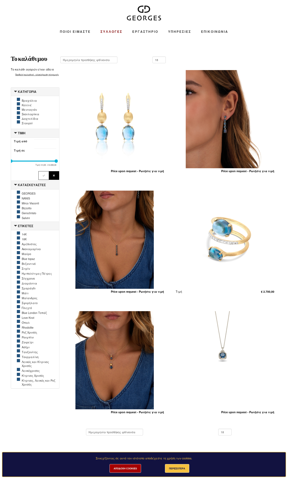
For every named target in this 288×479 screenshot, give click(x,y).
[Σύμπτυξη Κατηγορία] (15, 91)
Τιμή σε (19, 150)
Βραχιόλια (29, 100)
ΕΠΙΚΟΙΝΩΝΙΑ (214, 31)
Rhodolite (28, 327)
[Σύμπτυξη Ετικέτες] (15, 226)
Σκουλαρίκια (30, 114)
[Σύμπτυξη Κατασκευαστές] (15, 185)
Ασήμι (26, 347)
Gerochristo (29, 213)
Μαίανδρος (29, 298)
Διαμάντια (29, 283)
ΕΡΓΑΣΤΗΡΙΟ (145, 31)
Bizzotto (27, 208)
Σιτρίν (26, 269)
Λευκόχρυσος (31, 371)
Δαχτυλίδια (30, 119)
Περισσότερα (177, 468)
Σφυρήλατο (30, 303)
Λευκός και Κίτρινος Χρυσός (35, 364)
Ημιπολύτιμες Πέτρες (37, 273)
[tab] (35, 92)
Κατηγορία (27, 91)
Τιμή (21, 133)
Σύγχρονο (28, 278)
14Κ (24, 234)
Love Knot (28, 318)
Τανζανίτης (30, 352)
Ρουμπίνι (28, 337)
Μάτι (25, 293)
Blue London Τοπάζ (34, 313)
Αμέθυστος (29, 244)
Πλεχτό (27, 308)
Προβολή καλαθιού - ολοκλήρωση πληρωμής (37, 74)
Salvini (26, 218)
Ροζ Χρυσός (29, 332)
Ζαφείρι (28, 342)
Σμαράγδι (29, 288)
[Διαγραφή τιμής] (54, 175)
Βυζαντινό (29, 264)
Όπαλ (26, 323)
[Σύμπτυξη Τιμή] (15, 133)
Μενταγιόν (29, 110)
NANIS (26, 198)
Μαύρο (26, 254)
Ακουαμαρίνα (31, 249)
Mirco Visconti (30, 203)
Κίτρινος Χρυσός (33, 376)
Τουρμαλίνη (30, 357)
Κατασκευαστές (32, 185)
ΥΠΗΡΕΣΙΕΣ (179, 31)
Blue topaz (28, 259)
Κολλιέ (27, 105)
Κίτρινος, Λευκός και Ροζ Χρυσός (38, 382)
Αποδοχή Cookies (125, 468)
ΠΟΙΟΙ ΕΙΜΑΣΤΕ (75, 31)
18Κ (24, 239)
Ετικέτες (25, 226)
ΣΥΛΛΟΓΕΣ (111, 31)
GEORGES (28, 193)
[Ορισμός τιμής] (43, 175)
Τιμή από (20, 141)
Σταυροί (27, 123)
